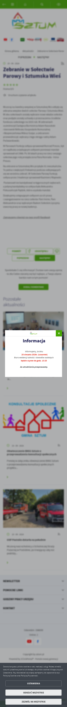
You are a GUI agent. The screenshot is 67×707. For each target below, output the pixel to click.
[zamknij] (59, 333)
